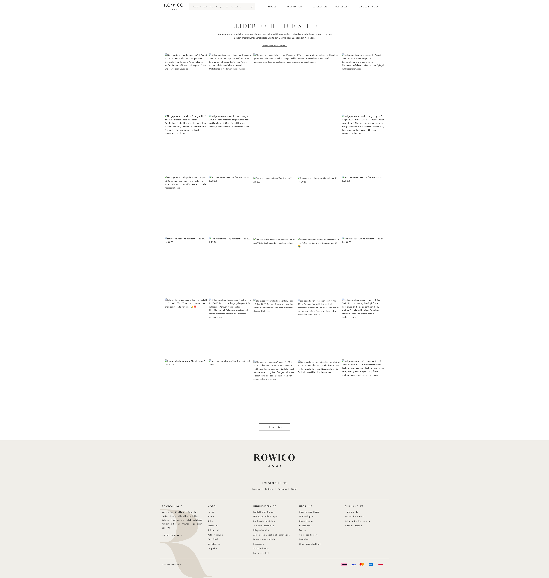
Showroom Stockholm (310, 543)
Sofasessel (213, 530)
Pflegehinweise (261, 530)
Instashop (304, 539)
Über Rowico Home (309, 511)
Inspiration (294, 6)
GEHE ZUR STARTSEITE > (274, 45)
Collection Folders (308, 534)
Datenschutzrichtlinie (264, 539)
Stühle (211, 516)
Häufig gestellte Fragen (265, 516)
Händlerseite (351, 511)
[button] (186, 83)
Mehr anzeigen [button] (274, 427)
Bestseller (342, 6)
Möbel (272, 6)
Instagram (256, 488)
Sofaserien (213, 525)
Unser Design (306, 521)
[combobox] (219, 6)
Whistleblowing (261, 548)
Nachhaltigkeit (306, 516)
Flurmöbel (213, 539)
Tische (211, 511)
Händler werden (353, 525)
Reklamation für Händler (357, 521)
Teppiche (212, 548)
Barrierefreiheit (261, 553)
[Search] (252, 6)
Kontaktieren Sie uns (264, 511)
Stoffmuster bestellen (264, 521)
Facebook (282, 488)
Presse (302, 530)
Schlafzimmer (214, 543)
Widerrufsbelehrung (263, 525)
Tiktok (294, 488)
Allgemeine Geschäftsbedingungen (271, 534)
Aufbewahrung (215, 534)
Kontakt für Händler (355, 516)
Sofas (210, 521)
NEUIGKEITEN (319, 6)
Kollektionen (305, 525)
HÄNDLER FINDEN (368, 6)
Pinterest (269, 488)
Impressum (258, 543)
